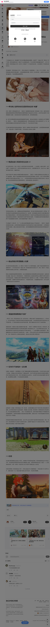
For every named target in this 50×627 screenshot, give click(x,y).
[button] (39, 12)
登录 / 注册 (25, 26)
